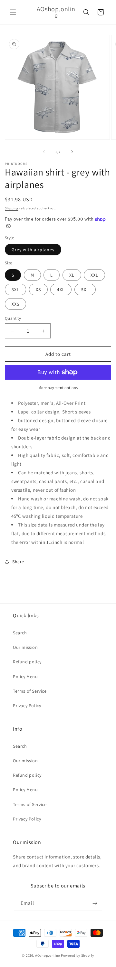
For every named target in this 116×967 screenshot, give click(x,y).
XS (38, 289)
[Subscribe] (95, 903)
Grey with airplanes (33, 249)
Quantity (13, 318)
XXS (15, 304)
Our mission (25, 647)
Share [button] (18, 561)
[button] (13, 12)
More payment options (58, 387)
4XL (61, 289)
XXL (94, 275)
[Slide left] (44, 152)
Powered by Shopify (77, 955)
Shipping (11, 208)
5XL (85, 289)
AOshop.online (47, 955)
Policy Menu (25, 676)
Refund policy (27, 662)
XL (71, 275)
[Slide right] (72, 152)
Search (20, 633)
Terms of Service (30, 691)
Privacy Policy (27, 705)
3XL (15, 289)
